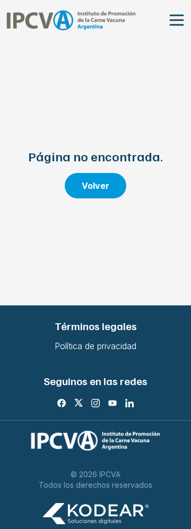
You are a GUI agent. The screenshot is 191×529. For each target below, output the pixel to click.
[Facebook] (61, 403)
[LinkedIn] (129, 403)
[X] (78, 403)
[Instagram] (95, 403)
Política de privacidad (95, 346)
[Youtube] (112, 403)
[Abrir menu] (176, 20)
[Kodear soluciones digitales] (95, 514)
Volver (95, 185)
